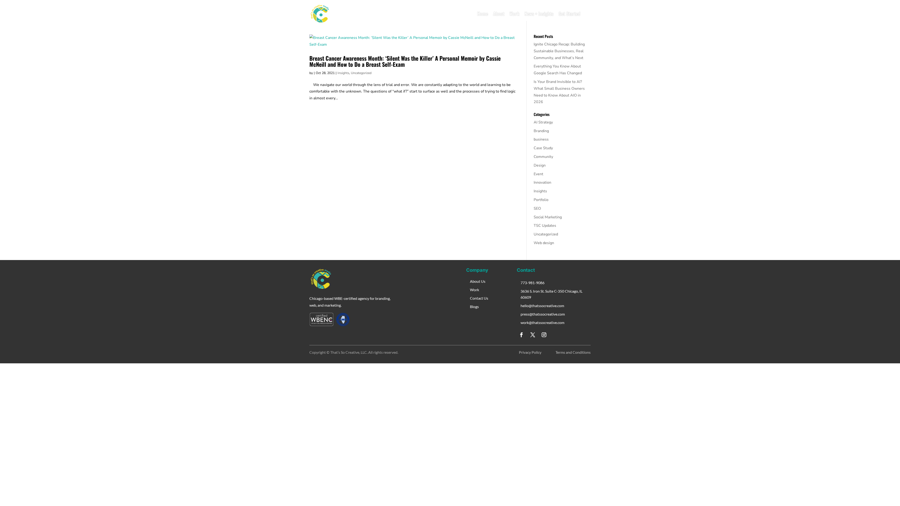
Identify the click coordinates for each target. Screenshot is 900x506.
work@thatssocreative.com (542, 322)
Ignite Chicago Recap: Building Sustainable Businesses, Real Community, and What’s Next (559, 51)
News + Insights (539, 13)
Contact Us (479, 298)
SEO (537, 208)
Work (514, 13)
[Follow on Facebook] (521, 334)
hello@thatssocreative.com (542, 305)
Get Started (569, 13)
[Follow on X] (532, 334)
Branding (541, 131)
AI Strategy (543, 122)
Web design (544, 243)
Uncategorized (361, 73)
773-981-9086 (532, 282)
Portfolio (541, 199)
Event (538, 174)
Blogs (474, 306)
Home (482, 13)
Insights (343, 73)
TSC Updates (545, 225)
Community (543, 156)
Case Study (543, 148)
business (541, 139)
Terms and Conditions (573, 352)
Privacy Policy (530, 352)
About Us (477, 281)
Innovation (542, 182)
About (498, 13)
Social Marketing (548, 217)
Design (540, 165)
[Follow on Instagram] (544, 334)
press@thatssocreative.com (543, 314)
